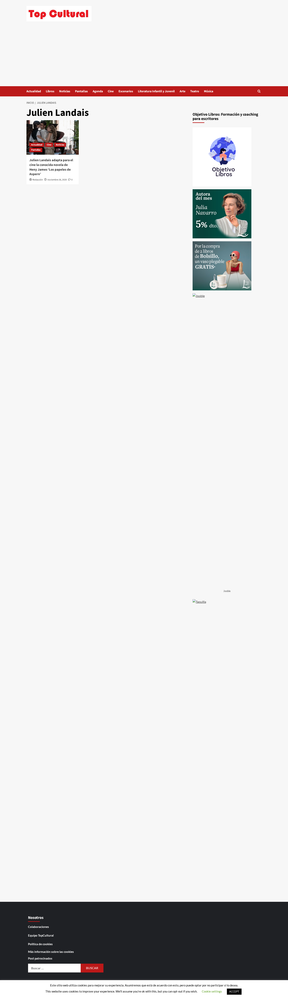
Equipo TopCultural (41, 935)
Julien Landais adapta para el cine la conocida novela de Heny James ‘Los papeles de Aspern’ (51, 167)
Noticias (64, 91)
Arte (182, 91)
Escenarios (126, 91)
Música (208, 91)
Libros (50, 91)
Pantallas (81, 91)
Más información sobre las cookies (51, 951)
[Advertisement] (144, 56)
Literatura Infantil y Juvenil (156, 91)
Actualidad (33, 91)
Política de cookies (40, 944)
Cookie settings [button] (212, 991)
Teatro (194, 91)
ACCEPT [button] (234, 991)
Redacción (38, 179)
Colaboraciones (38, 926)
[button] (259, 91)
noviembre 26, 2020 (57, 179)
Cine (111, 91)
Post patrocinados (40, 958)
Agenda (98, 91)
